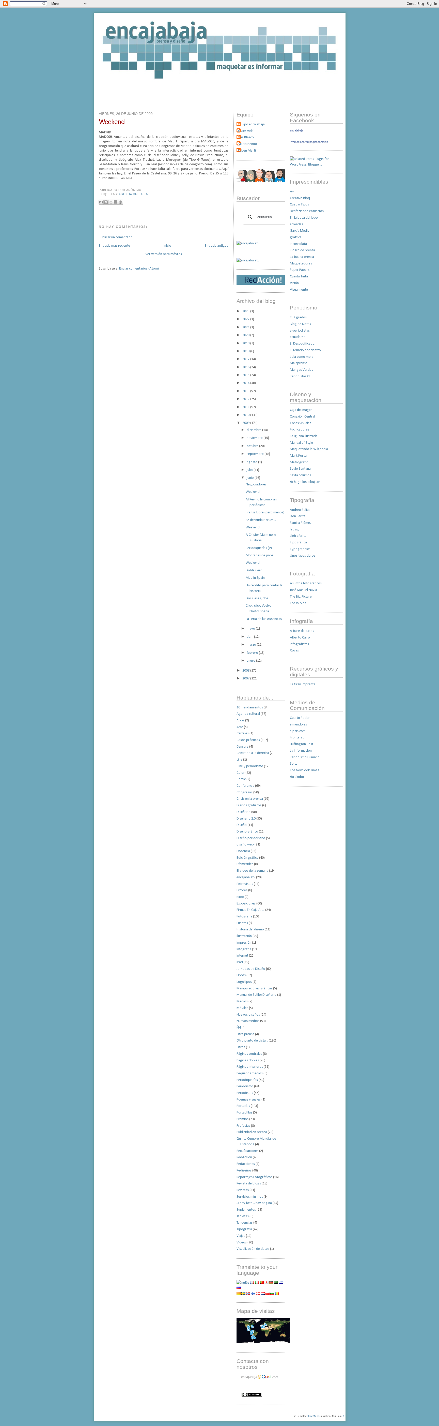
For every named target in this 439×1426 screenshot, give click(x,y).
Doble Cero (254, 570)
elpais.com (298, 731)
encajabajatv (246, 877)
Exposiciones (246, 903)
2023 (246, 311)
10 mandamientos (250, 707)
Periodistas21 (300, 376)
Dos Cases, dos (257, 598)
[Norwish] (248, 1294)
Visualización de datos (253, 1249)
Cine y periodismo (250, 766)
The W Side (298, 603)
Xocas (294, 650)
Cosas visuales (300, 423)
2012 (246, 399)
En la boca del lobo (304, 218)
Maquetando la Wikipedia (309, 449)
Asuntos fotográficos (306, 583)
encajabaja (296, 130)
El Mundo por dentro (305, 350)
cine (239, 760)
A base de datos (302, 631)
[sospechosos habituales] (261, 181)
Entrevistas (245, 884)
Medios (242, 1001)
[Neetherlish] (263, 1294)
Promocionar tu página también (309, 141)
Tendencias (245, 1223)
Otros (241, 1047)
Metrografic (299, 462)
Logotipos (244, 982)
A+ (292, 192)
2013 (246, 391)
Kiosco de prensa (302, 250)
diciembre (254, 430)
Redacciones (246, 1164)
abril (250, 637)
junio (251, 478)
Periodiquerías (247, 1080)
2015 (246, 375)
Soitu (293, 764)
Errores (242, 890)
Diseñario (243, 812)
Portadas (243, 1106)
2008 (246, 671)
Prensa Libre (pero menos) (265, 512)
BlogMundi (314, 1416)
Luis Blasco (246, 137)
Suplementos (246, 1210)
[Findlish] (253, 1294)
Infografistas (299, 644)
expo (240, 897)
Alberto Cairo (300, 638)
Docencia (243, 851)
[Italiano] (257, 1283)
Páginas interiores (250, 1067)
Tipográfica (298, 542)
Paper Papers (299, 270)
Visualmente (299, 290)
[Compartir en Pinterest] (120, 202)
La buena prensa (302, 257)
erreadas (296, 224)
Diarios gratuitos (249, 805)
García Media (299, 231)
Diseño (242, 825)
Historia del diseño (250, 929)
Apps (240, 720)
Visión (294, 283)
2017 (246, 359)
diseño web (245, 844)
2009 (246, 423)
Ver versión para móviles (163, 254)
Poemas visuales (249, 1100)
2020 (246, 335)
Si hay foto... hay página (254, 1203)
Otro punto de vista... (252, 1041)
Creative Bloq (300, 198)
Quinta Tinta (299, 276)
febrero (253, 653)
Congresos (245, 792)
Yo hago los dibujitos (305, 482)
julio (250, 470)
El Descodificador (303, 344)
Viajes (241, 1236)
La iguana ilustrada (304, 436)
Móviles (242, 1008)
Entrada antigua (216, 246)
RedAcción (244, 1157)
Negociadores (256, 484)
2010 (246, 415)
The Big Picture (301, 597)
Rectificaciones (247, 1151)
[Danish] (258, 1294)
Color (241, 773)
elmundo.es (298, 724)
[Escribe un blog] (105, 202)
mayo (251, 629)
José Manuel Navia (303, 590)
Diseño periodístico (251, 838)
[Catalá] (239, 1294)
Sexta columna (300, 475)
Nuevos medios (248, 1021)
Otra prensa (245, 1034)
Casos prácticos (248, 740)
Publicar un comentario (116, 237)
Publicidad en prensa (252, 1132)
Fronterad (297, 737)
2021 (246, 327)
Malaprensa (298, 363)
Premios (242, 1119)
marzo (252, 645)
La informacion (301, 751)
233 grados (298, 317)
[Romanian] (277, 1294)
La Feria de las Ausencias (264, 619)
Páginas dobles (248, 1060)
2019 (246, 343)
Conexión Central (302, 417)
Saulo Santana (300, 469)
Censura (242, 747)
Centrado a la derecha (253, 753)
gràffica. (296, 237)
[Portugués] (262, 1283)
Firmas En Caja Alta (250, 910)
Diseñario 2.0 (246, 819)
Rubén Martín (248, 151)
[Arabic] (276, 1283)
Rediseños (244, 1170)
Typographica (300, 549)
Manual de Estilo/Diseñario (256, 995)
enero (251, 661)
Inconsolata (298, 244)
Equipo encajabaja (251, 124)
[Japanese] (266, 1283)
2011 (246, 407)
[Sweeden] (243, 1294)
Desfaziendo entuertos (307, 211)
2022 (246, 319)
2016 (246, 367)
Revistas (243, 1190)
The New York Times (304, 770)
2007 (246, 678)
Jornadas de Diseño (251, 969)
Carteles (243, 733)
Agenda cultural (134, 194)
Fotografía (244, 916)
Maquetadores (301, 263)
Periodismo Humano (305, 757)
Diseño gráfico (247, 832)
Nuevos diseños (248, 1015)
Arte (240, 727)
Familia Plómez (300, 523)
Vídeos (242, 1242)
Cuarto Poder (300, 718)
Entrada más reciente (114, 246)
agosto (252, 462)
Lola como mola (301, 357)
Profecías (243, 1126)
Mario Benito (247, 144)
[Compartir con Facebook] (115, 202)
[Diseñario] (248, 243)
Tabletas (243, 1216)
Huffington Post (301, 744)
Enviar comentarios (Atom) (139, 269)
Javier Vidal (246, 131)
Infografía (244, 949)
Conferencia (245, 786)
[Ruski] (239, 1288)
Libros (241, 975)
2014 (246, 383)
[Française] (252, 1283)
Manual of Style (301, 443)
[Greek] (281, 1283)
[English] (243, 1283)
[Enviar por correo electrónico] (101, 202)
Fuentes (242, 923)
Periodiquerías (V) (259, 548)
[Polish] (267, 1294)
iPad (240, 962)
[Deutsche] (271, 1283)
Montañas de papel (260, 555)
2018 (246, 351)
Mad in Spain (255, 578)
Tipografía (244, 1229)
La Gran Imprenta (302, 684)
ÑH (239, 1028)
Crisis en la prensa (250, 799)
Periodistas (245, 1093)
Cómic (241, 779)
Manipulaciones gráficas (254, 988)
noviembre (255, 438)
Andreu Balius (300, 510)
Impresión (244, 943)
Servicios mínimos (250, 1197)
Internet (242, 956)
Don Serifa (297, 516)
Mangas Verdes (301, 370)
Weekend (112, 122)
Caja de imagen (301, 410)
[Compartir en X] (110, 202)
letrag (294, 529)
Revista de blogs (249, 1183)
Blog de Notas (300, 324)
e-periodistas (300, 331)
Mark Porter (299, 456)
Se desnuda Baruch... (261, 520)
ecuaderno (298, 337)
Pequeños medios (250, 1073)
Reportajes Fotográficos (254, 1177)
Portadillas (244, 1113)
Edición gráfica (247, 858)
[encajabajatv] (248, 260)
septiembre (255, 454)
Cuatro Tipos (299, 204)
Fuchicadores (299, 430)
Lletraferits (298, 536)
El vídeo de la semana (252, 871)
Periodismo (245, 1086)
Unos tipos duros (302, 556)
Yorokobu (297, 777)
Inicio (167, 246)
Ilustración (244, 936)
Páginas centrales (249, 1054)
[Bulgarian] (272, 1294)
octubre (253, 446)
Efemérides (245, 864)
